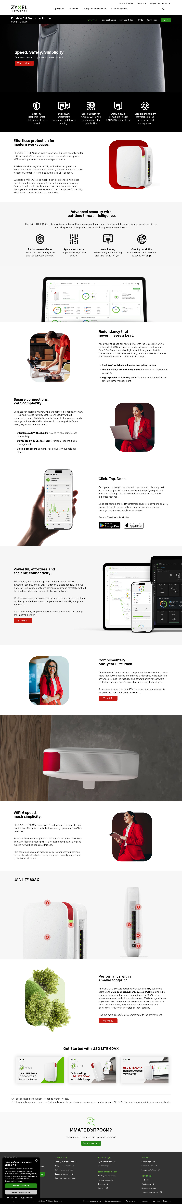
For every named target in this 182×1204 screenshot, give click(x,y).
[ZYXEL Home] (19, 8)
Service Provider (126, 3)
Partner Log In (147, 1162)
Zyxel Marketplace (105, 1162)
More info (23, 620)
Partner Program (147, 1166)
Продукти (59, 8)
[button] (21, 1197)
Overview (92, 20)
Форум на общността (63, 1166)
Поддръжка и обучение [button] (94, 8)
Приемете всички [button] (21, 1186)
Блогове (101, 1188)
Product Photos (108, 20)
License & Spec (127, 20)
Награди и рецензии (105, 1180)
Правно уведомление (92, 1201)
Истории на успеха (149, 1188)
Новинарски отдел (107, 1171)
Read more (17, 1181)
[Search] (163, 8)
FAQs (140, 20)
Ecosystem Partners (149, 1170)
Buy (166, 20)
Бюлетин (101, 1184)
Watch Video (24, 63)
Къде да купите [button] (119, 8)
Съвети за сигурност (62, 1174)
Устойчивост (146, 1184)
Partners (140, 3)
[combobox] (36, 1160)
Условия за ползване (113, 1201)
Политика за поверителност (137, 1201)
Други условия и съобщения (65, 1178)
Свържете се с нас (91, 1143)
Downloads (152, 20)
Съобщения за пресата (106, 1176)
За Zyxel (145, 1180)
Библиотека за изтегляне (64, 1170)
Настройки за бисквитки (161, 1201)
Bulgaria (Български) (159, 3)
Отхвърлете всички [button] (21, 1192)
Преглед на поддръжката (64, 1162)
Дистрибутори (103, 1166)
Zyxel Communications (150, 1192)
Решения (73, 8)
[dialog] (21, 1179)
